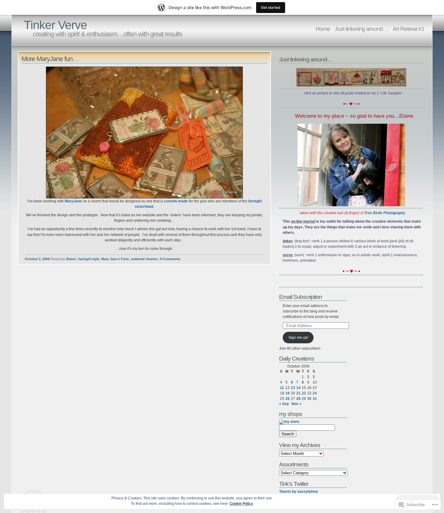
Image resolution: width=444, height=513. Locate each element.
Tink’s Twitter (293, 483)
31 (315, 399)
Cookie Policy (241, 504)
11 (282, 388)
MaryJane (73, 201)
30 (309, 399)
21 (298, 393)
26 (287, 399)
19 (287, 393)
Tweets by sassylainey (298, 491)
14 (298, 388)
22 (304, 393)
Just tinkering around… (361, 28)
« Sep (284, 404)
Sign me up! (298, 337)
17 (315, 388)
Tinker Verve (55, 24)
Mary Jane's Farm (115, 259)
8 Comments (170, 259)
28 (298, 399)
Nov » (296, 404)
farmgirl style (89, 259)
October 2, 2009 (37, 259)
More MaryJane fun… (50, 59)
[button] (144, 132)
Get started (270, 7)
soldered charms (144, 259)
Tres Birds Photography (384, 213)
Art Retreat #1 (408, 28)
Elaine (71, 259)
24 (315, 393)
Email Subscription (300, 296)
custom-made (176, 201)
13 (293, 388)
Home (323, 28)
